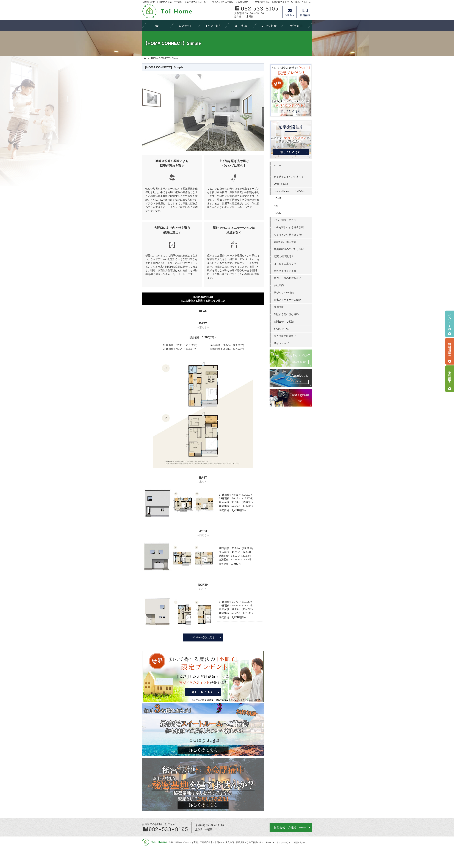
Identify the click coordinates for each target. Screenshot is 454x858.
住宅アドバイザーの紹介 (287, 299)
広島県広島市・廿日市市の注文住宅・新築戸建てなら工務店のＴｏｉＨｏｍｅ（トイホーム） (244, 842)
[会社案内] (296, 25)
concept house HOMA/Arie (289, 191)
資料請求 (305, 12)
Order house (281, 183)
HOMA (277, 198)
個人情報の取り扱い (285, 336)
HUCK (277, 212)
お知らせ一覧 (281, 328)
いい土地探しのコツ (285, 220)
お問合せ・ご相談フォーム (291, 827)
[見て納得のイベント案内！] (213, 25)
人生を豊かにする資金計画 (289, 227)
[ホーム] (145, 58)
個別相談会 (449, 351)
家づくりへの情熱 (284, 292)
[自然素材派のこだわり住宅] (185, 25)
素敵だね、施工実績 (285, 241)
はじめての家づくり (285, 263)
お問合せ (290, 12)
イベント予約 (449, 324)
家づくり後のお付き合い (287, 278)
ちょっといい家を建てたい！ (290, 234)
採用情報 (279, 307)
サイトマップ (281, 343)
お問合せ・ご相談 (284, 321)
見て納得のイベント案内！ (289, 176)
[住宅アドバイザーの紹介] (268, 25)
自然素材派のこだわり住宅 (289, 249)
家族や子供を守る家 (285, 270)
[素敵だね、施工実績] (241, 25)
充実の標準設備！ (284, 256)
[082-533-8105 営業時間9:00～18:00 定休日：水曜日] (256, 12)
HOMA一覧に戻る (203, 637)
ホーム (277, 165)
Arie (276, 205)
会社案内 (279, 285)
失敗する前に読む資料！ (287, 314)
